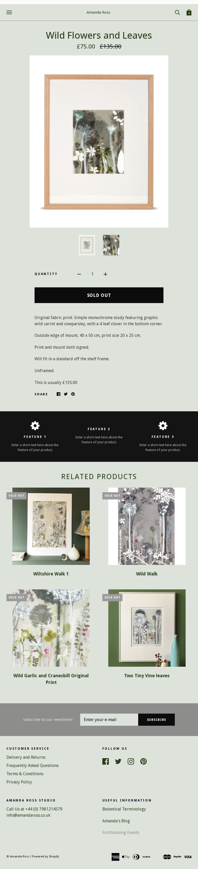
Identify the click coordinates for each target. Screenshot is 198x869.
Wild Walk (147, 573)
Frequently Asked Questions (32, 765)
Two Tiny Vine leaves (147, 675)
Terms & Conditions (24, 773)
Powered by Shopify (45, 856)
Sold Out (99, 295)
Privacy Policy (19, 782)
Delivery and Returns (25, 757)
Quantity (46, 274)
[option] (99, 141)
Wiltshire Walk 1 (51, 573)
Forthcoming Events (120, 832)
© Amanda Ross (17, 856)
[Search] (177, 12)
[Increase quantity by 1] (105, 274)
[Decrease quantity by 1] (79, 274)
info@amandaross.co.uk (28, 815)
